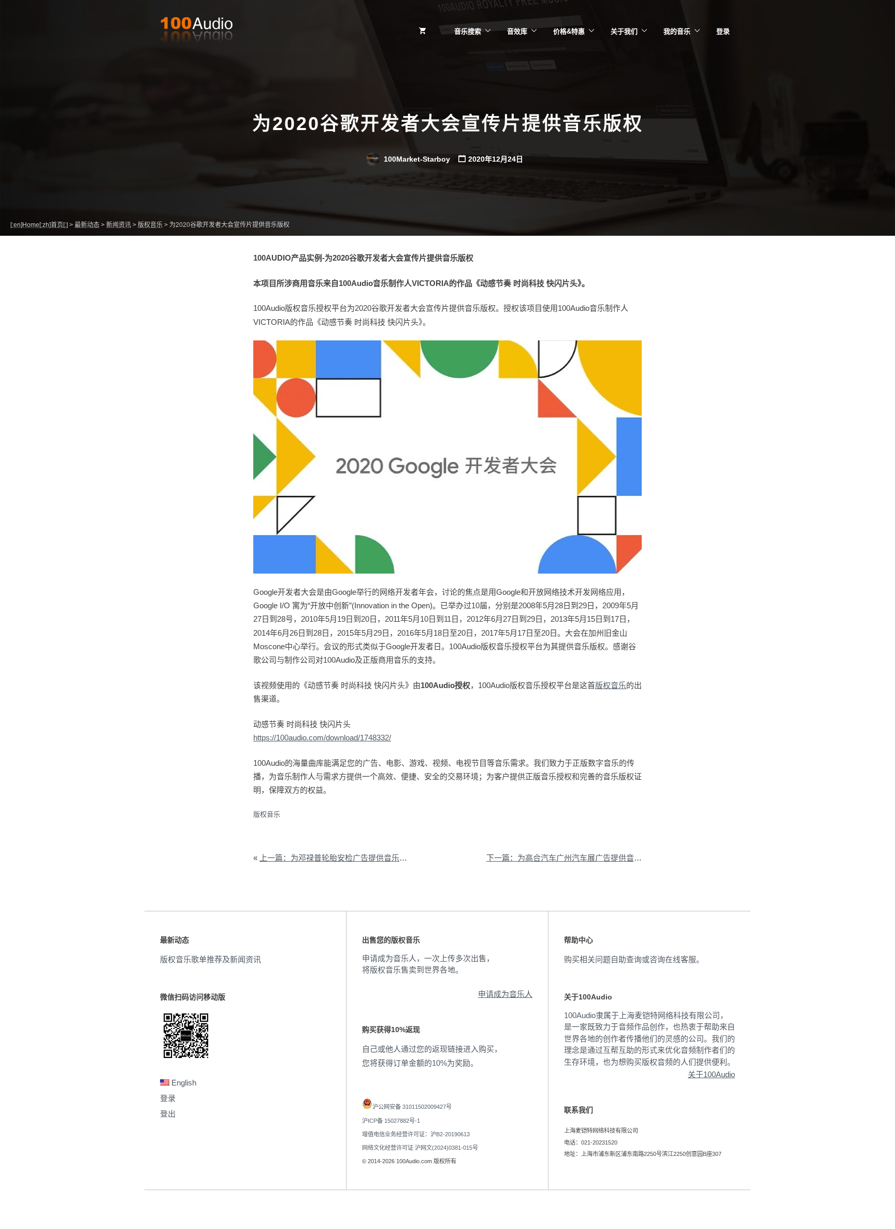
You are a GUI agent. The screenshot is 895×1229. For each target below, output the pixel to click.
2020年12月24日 (495, 159)
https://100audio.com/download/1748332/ (322, 737)
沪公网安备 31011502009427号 (412, 1107)
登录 (723, 31)
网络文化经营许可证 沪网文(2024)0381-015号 (420, 1148)
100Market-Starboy (416, 159)
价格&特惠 (569, 31)
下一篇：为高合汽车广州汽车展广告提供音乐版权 (571, 857)
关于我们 (624, 31)
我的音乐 (676, 31)
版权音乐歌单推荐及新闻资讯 (210, 959)
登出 (168, 1113)
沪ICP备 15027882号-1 (391, 1121)
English (182, 1082)
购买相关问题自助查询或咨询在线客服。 (634, 959)
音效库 (517, 31)
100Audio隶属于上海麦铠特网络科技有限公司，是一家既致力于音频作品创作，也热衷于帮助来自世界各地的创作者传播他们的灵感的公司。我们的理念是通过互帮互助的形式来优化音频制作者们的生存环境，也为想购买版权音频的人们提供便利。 (649, 1038)
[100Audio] (196, 32)
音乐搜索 (467, 31)
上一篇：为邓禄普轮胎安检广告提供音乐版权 (337, 857)
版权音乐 (610, 685)
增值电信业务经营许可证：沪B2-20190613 (416, 1134)
